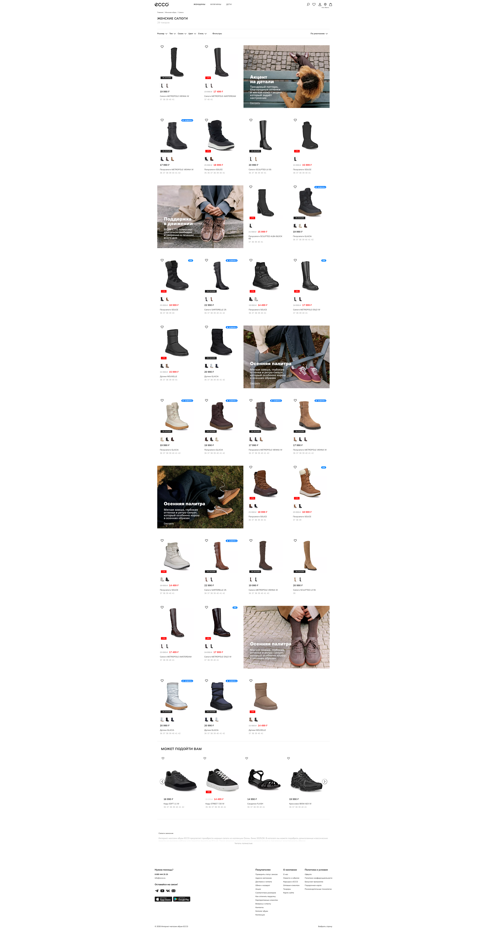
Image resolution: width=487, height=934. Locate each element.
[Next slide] (324, 781)
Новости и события (291, 878)
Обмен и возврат (262, 885)
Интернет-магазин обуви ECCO (174, 926)
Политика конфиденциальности (318, 878)
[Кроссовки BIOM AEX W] (306, 784)
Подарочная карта (313, 885)
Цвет (190, 33)
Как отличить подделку (265, 896)
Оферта (308, 874)
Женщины (199, 4)
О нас (285, 874)
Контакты (259, 907)
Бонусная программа (314, 882)
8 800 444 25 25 (161, 874)
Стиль (201, 33)
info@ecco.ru (160, 878)
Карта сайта (288, 893)
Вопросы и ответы (263, 904)
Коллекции (260, 915)
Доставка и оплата (263, 882)
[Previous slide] (162, 781)
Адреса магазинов (263, 878)
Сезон (180, 33)
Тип (171, 33)
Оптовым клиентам (291, 885)
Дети (229, 4)
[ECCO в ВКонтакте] (168, 891)
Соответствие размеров (265, 893)
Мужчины (215, 4)
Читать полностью (243, 843)
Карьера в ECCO (290, 882)
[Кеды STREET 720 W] (223, 784)
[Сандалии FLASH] (264, 784)
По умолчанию (318, 33)
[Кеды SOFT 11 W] (181, 784)
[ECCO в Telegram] (157, 891)
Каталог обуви (261, 911)
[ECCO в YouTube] (162, 891)
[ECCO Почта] (173, 891)
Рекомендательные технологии (318, 889)
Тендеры (287, 889)
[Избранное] (314, 4)
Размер (160, 33)
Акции (258, 889)
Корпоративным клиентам (266, 900)
